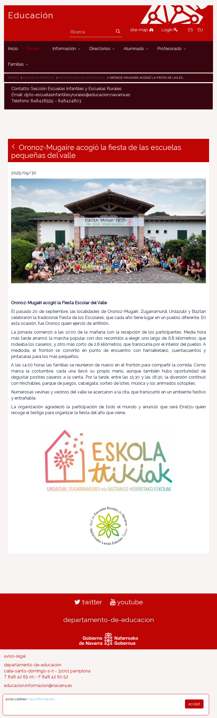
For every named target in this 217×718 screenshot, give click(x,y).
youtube (129, 602)
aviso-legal (15, 656)
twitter (91, 602)
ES (190, 29)
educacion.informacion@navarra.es (38, 685)
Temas (13, 77)
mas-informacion (41, 699)
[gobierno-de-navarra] (108, 638)
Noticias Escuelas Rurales (82, 77)
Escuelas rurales (38, 77)
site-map (139, 29)
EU (200, 29)
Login (167, 29)
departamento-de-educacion (108, 620)
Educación (30, 15)
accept (194, 704)
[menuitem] (13, 49)
